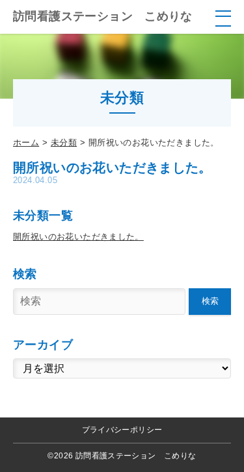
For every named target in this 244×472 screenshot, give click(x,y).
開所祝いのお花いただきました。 (78, 237)
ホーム (26, 142)
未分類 (64, 142)
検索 (210, 301)
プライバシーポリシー (122, 429)
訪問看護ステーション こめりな (103, 16)
